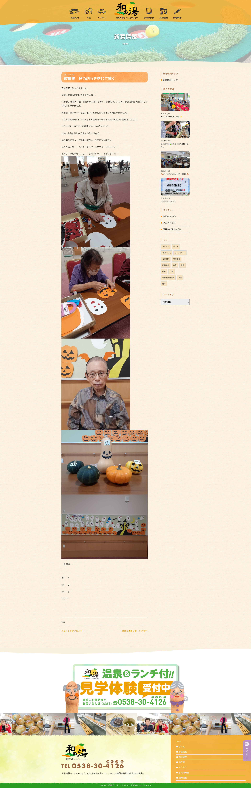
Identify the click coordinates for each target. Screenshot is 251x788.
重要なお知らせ (170, 229)
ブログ (166, 222)
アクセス (102, 17)
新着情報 (177, 17)
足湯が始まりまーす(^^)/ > (135, 630)
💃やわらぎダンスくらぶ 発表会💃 (175, 174)
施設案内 (74, 17)
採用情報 (163, 17)
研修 (164, 271)
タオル (175, 246)
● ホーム (180, 746)
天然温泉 (176, 259)
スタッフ (165, 246)
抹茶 (175, 265)
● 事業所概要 (182, 772)
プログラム (166, 253)
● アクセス (181, 767)
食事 (180, 277)
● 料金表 (180, 762)
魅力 (164, 284)
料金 (89, 17)
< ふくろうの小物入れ (71, 630)
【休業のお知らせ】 (168, 201)
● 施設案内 (181, 757)
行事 (171, 271)
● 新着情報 (181, 751)
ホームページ (180, 253)
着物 (182, 265)
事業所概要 (149, 17)
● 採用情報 (181, 777)
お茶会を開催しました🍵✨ (171, 116)
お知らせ (167, 216)
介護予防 (165, 259)
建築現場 (165, 265)
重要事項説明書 (168, 277)
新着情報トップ (170, 80)
